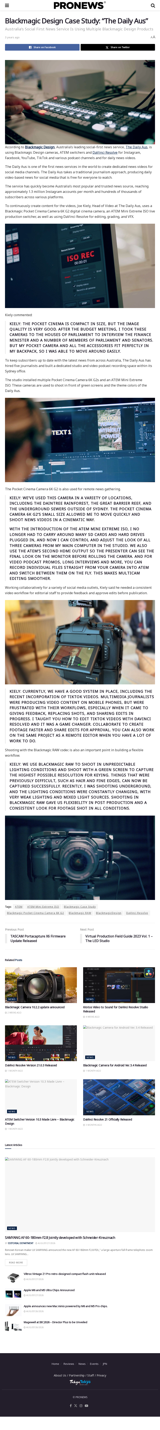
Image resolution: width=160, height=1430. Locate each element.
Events (94, 1364)
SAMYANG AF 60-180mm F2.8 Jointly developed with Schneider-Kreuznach (60, 1237)
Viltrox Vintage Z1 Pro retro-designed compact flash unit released (65, 1274)
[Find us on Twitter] (75, 1406)
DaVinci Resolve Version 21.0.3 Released (31, 1065)
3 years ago (12, 37)
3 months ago (93, 1124)
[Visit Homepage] (79, 5)
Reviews (69, 1364)
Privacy (101, 1375)
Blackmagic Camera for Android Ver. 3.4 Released (115, 1065)
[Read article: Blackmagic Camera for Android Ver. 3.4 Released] (119, 1043)
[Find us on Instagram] (81, 1406)
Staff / (92, 1375)
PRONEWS (82, 1397)
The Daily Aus (137, 147)
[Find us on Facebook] (71, 1406)
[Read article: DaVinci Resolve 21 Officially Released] (119, 1097)
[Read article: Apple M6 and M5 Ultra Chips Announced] (13, 1294)
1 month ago (15, 1070)
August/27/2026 (46, 1243)
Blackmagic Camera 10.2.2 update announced (35, 1007)
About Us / (61, 1375)
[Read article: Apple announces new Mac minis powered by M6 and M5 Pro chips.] (13, 1310)
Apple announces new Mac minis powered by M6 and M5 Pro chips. (66, 1306)
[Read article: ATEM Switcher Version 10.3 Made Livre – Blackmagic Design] (41, 1097)
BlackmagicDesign (108, 913)
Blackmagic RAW (80, 913)
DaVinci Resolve (105, 152)
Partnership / (78, 1375)
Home (55, 1364)
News (12, 999)
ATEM (18, 906)
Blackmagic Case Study (80, 906)
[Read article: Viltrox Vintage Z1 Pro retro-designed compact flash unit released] (13, 1278)
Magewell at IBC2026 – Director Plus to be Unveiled (55, 1322)
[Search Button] (153, 5)
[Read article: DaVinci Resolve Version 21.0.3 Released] (41, 1043)
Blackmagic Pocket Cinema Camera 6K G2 (35, 913)
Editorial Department (20, 1243)
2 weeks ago (14, 1012)
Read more (18, 1261)
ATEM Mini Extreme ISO (43, 906)
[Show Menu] (7, 5)
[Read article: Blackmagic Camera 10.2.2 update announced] (41, 985)
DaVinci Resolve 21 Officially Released (107, 1119)
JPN (105, 1364)
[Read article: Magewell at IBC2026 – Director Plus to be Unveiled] (13, 1326)
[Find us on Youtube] (86, 1406)
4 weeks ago (92, 1016)
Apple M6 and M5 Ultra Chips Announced (49, 1290)
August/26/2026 (35, 1311)
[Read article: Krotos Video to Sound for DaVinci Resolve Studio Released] (119, 985)
